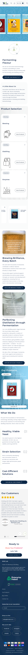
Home (3, 589)
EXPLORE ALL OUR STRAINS (13, 482)
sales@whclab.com (8, 619)
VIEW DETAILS (14, 401)
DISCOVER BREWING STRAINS (13, 288)
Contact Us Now (13, 555)
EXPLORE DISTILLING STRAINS (13, 363)
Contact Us (5, 599)
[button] (25, 3)
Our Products (5, 592)
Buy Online (5, 595)
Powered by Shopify (18, 652)
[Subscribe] (24, 608)
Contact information (10, 650)
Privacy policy (10, 648)
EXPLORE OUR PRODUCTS (12, 77)
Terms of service (18, 648)
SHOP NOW (13, 406)
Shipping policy (20, 650)
